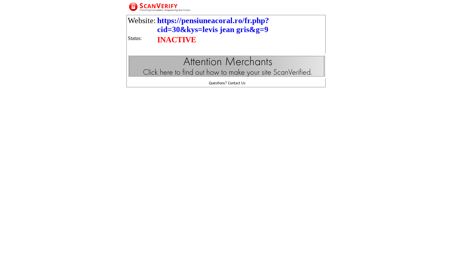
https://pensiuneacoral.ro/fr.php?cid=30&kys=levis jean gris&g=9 (213, 25)
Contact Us (237, 83)
